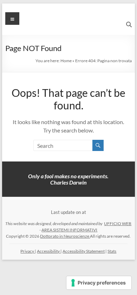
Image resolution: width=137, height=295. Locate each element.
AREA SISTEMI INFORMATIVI (69, 229)
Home (66, 60)
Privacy (27, 251)
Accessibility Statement (84, 251)
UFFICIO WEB (117, 223)
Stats (111, 251)
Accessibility (48, 251)
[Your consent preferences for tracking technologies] (98, 282)
